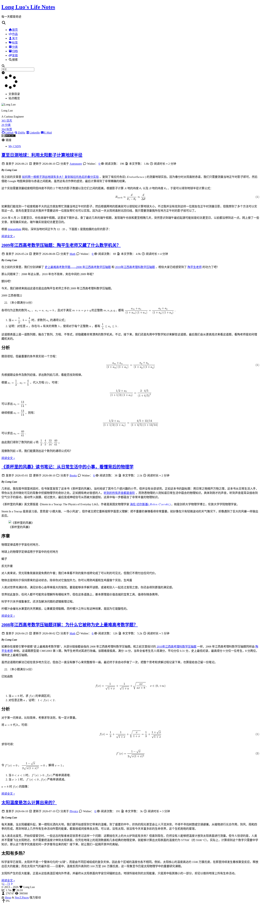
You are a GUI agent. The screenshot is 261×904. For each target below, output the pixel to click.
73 (8, 883)
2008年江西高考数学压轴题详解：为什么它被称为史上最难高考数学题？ (69, 624)
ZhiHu (21, 132)
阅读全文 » (8, 236)
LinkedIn (34, 132)
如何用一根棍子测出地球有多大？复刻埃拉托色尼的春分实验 (60, 176)
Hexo (8, 897)
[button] (130, 23)
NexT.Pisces (22, 897)
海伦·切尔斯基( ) (150, 504)
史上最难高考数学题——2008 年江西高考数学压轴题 (78, 267)
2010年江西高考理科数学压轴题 (135, 267)
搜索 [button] (15, 59)
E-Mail (48, 132)
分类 (15, 46)
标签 (15, 42)
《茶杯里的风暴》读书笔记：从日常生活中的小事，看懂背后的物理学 (67, 467)
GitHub (9, 132)
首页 (15, 29)
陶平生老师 (194, 267)
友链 (15, 55)
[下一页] (11, 883)
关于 (15, 38)
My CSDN (15, 146)
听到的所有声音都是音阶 (119, 492)
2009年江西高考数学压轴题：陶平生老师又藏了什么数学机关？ (61, 245)
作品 (15, 34)
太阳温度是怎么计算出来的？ (29, 802)
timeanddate (14, 229)
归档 (15, 51)
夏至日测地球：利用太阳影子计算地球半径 (41, 155)
